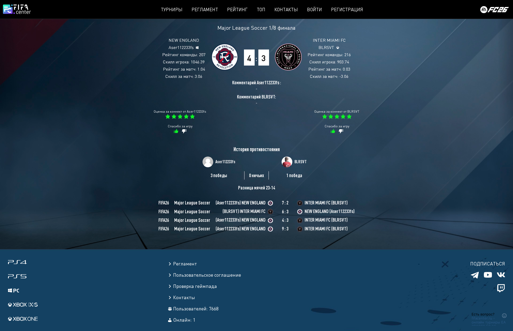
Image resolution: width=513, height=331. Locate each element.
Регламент (205, 9)
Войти (314, 9)
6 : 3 (285, 211)
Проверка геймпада (195, 286)
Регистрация (347, 9)
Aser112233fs (181, 47)
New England (184, 40)
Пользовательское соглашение (207, 274)
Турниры (171, 9)
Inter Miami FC (329, 40)
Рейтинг (237, 9)
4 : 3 (285, 220)
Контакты (286, 9)
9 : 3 (285, 228)
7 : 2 (285, 202)
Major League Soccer (242, 27)
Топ (261, 9)
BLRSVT (326, 47)
